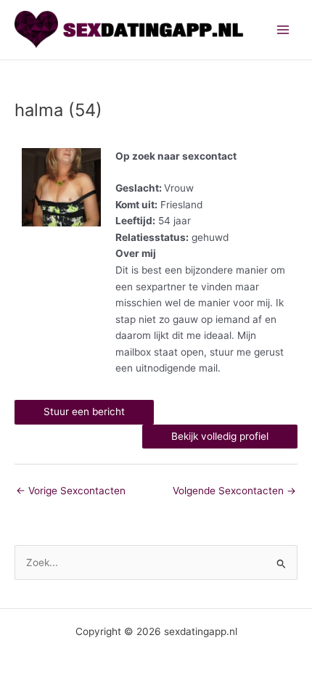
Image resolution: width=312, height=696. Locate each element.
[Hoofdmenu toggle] (283, 30)
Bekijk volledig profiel (219, 436)
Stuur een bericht (84, 411)
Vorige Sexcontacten (71, 490)
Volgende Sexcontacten (234, 490)
